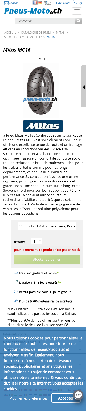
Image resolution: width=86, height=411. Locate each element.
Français (35, 2)
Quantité (19, 242)
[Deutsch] (40, 2)
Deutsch (40, 2)
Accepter (65, 398)
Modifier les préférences (28, 398)
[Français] (35, 2)
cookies (37, 338)
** (59, 282)
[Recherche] (78, 21)
